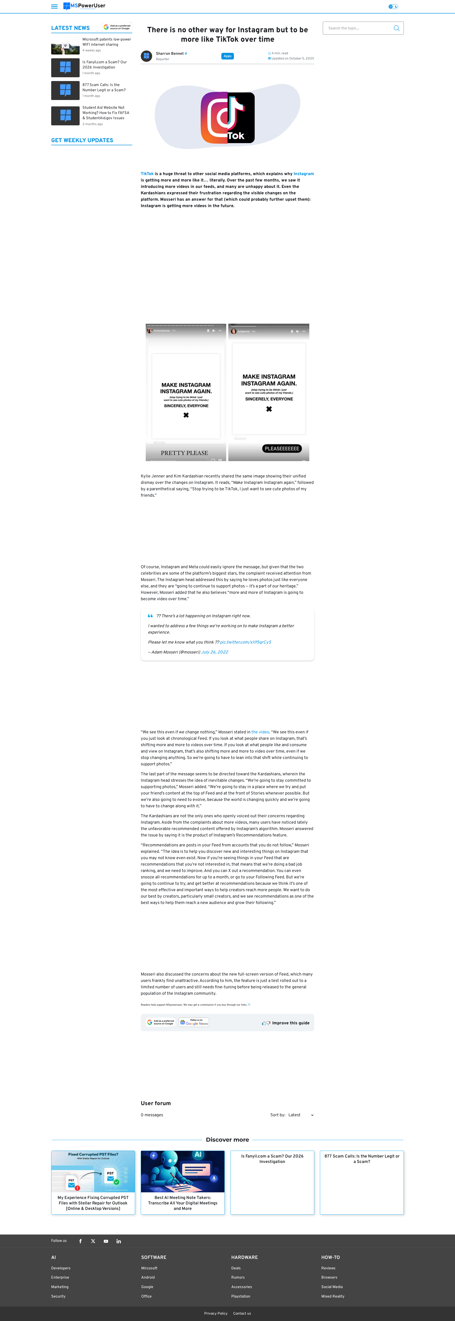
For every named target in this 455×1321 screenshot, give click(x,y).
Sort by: (277, 1115)
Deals (236, 1268)
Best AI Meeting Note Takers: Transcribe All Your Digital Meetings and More (183, 1203)
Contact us (242, 1314)
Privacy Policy (216, 1314)
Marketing (59, 1287)
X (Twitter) (93, 1241)
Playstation (240, 1296)
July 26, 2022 (214, 652)
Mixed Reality (332, 1296)
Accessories (241, 1287)
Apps (228, 56)
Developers (61, 1268)
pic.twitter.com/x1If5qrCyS (245, 642)
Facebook (80, 1241)
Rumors (238, 1277)
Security (58, 1296)
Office (146, 1296)
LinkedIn (119, 1241)
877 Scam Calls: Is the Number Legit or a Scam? (362, 1159)
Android (148, 1277)
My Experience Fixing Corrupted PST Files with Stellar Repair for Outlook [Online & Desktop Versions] (93, 1203)
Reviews (328, 1268)
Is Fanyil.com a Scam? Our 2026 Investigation (272, 1159)
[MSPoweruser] (84, 6)
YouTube (106, 1241)
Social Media (332, 1287)
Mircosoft (149, 1268)
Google (147, 1287)
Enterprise (60, 1277)
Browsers (329, 1277)
